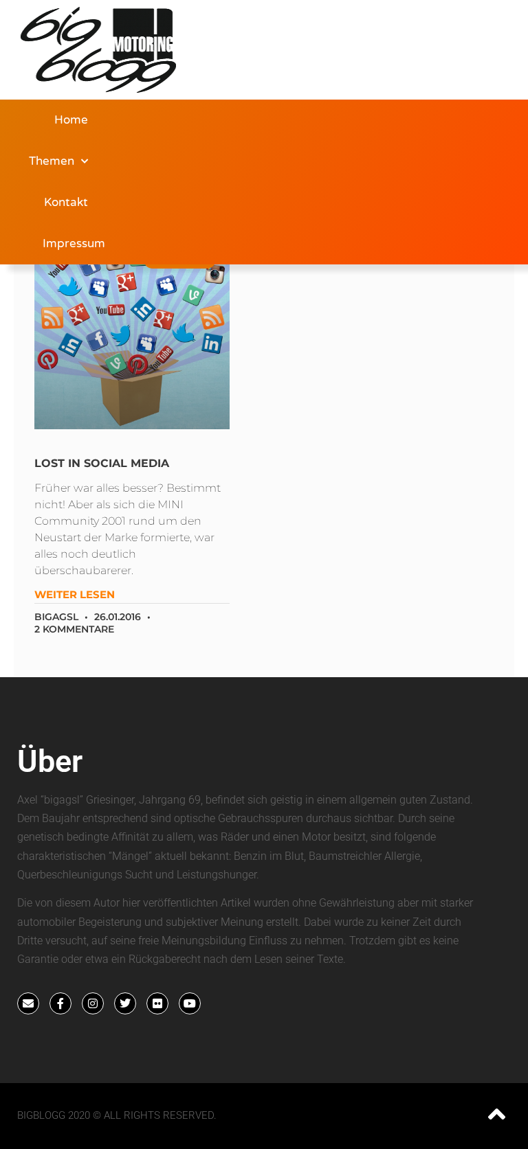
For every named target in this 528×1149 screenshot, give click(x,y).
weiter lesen (74, 594)
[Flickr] (157, 1003)
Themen (51, 161)
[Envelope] (28, 1003)
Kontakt (66, 202)
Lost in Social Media (101, 463)
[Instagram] (93, 1003)
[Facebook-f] (61, 1003)
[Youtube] (190, 1003)
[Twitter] (125, 1003)
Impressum (74, 243)
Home (71, 120)
